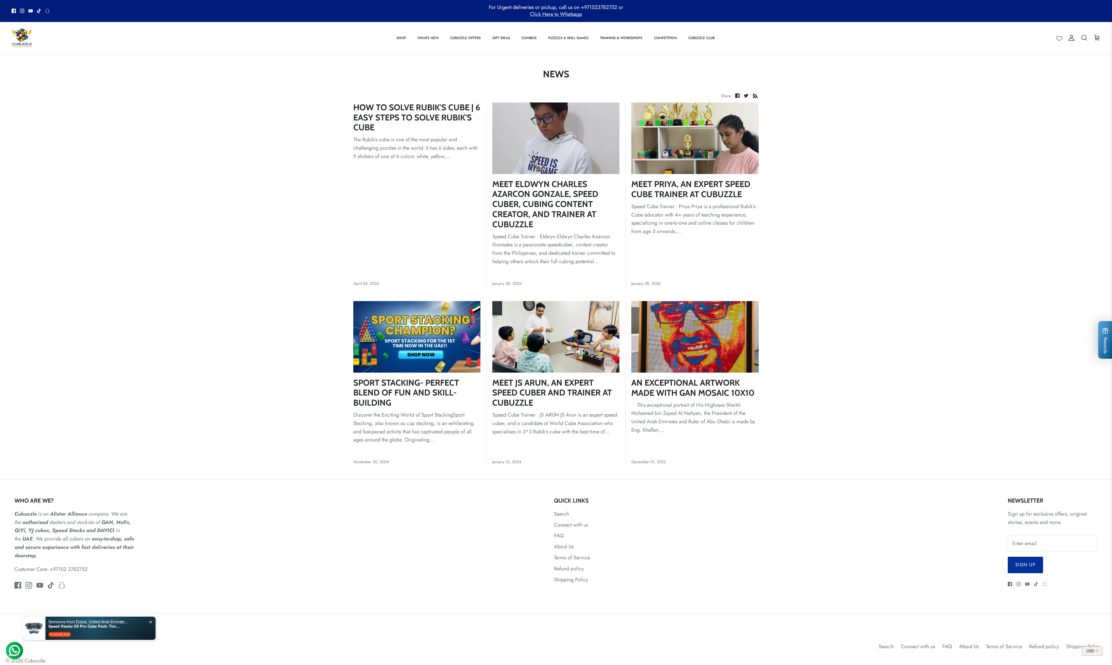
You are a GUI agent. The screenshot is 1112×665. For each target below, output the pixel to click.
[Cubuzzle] (22, 38)
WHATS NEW (428, 38)
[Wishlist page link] (1059, 38)
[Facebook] (14, 11)
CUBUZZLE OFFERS (465, 38)
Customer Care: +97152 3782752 (50, 569)
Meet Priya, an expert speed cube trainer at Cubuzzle (690, 189)
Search (561, 514)
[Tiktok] (39, 11)
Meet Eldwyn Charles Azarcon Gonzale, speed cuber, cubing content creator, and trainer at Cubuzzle (545, 204)
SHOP (401, 38)
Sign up (1025, 564)
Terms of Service (572, 557)
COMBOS (529, 38)
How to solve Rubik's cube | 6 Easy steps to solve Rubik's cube (416, 117)
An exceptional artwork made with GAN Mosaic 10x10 (692, 388)
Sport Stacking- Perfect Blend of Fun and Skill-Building (406, 393)
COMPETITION (665, 38)
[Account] (1070, 37)
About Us (564, 546)
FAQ (559, 535)
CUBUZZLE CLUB (701, 38)
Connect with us (571, 525)
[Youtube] (30, 11)
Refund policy (569, 568)
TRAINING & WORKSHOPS (621, 38)
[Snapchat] (47, 11)
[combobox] (1092, 651)
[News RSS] (755, 95)
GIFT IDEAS (501, 38)
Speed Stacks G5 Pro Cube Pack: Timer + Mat (84, 626)
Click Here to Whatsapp (556, 14)
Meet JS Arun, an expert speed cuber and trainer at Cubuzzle (552, 393)
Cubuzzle (35, 660)
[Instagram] (22, 11)
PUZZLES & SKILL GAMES (568, 38)
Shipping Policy (571, 579)
